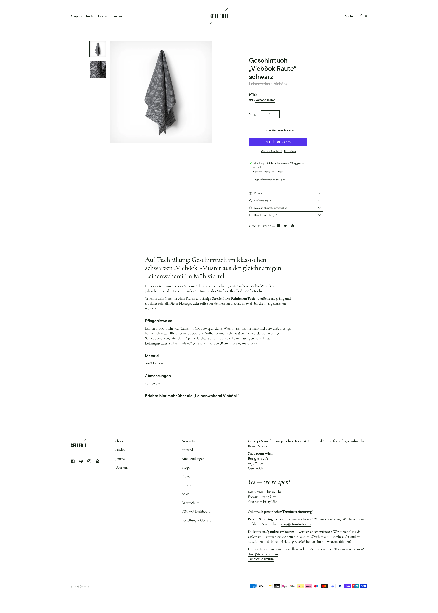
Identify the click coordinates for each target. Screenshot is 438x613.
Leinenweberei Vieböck (268, 83)
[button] (350, 16)
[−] (264, 114)
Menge (253, 114)
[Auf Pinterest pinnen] (292, 225)
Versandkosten (265, 100)
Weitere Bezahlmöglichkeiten (278, 151)
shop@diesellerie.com (296, 524)
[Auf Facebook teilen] (278, 225)
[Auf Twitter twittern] (285, 225)
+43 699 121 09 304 (261, 559)
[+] (276, 114)
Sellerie (84, 586)
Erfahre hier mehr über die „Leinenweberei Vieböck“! (193, 396)
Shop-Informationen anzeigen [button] (269, 179)
